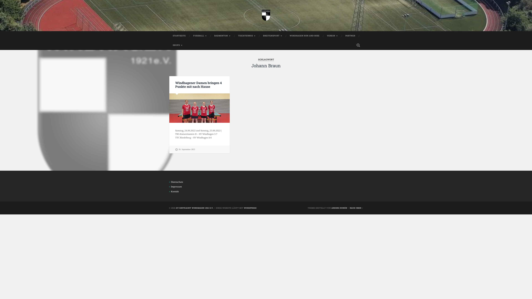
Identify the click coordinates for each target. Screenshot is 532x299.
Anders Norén (339, 208)
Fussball (198, 35)
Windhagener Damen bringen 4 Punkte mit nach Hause (198, 85)
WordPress (250, 208)
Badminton (221, 35)
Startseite (179, 35)
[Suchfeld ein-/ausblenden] (358, 45)
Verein (331, 35)
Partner (350, 35)
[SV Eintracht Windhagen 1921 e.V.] (266, 15)
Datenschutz (177, 182)
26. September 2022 (187, 149)
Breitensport (271, 35)
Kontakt (175, 191)
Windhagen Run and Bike (304, 35)
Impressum (176, 186)
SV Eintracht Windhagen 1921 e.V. (194, 208)
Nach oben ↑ (356, 208)
